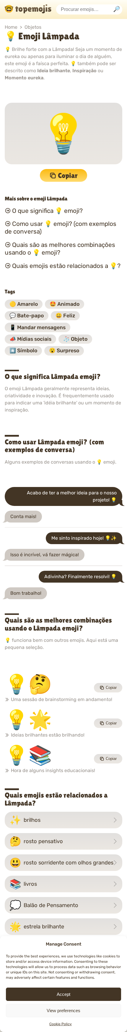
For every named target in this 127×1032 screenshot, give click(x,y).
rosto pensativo (36, 841)
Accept (63, 994)
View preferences (63, 1010)
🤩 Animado (64, 304)
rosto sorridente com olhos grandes (61, 862)
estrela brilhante (36, 926)
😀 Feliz (65, 316)
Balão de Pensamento (43, 905)
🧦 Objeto (75, 339)
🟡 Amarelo (23, 304)
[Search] (117, 10)
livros (23, 884)
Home (11, 27)
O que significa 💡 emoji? (47, 210)
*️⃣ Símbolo (23, 350)
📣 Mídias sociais (30, 339)
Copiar (68, 175)
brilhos (24, 820)
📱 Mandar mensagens (37, 327)
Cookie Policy (60, 1024)
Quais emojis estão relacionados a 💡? (66, 265)
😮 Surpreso (64, 350)
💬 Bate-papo (26, 316)
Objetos (33, 27)
